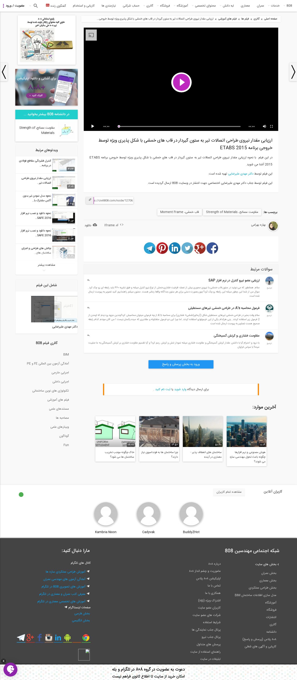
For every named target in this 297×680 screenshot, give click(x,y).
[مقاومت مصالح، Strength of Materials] (66, 138)
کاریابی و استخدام (84, 5)
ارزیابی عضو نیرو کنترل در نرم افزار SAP (234, 280)
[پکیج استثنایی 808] (47, 64)
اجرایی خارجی (60, 372)
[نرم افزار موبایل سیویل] (67, 639)
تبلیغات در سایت (210, 659)
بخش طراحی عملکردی (262, 587)
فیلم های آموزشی (227, 19)
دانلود (88, 225)
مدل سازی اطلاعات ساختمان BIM (255, 595)
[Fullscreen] (272, 126)
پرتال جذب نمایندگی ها (206, 629)
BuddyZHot (191, 532)
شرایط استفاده (212, 622)
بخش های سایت (265, 564)
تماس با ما (214, 585)
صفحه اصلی (270, 19)
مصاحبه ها (62, 418)
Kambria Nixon (105, 532)
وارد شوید (180, 389)
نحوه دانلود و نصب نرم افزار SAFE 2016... (36, 215)
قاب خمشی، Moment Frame (179, 212)
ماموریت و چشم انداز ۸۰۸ (205, 571)
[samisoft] (269, 311)
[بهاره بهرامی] (261, 230)
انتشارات (271, 617)
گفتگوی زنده (58, 6)
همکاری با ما (213, 593)
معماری (245, 5)
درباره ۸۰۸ (214, 564)
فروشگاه (165, 5)
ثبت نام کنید (163, 389)
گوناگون (64, 436)
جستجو (35, 6)
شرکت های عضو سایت (207, 615)
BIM (66, 354)
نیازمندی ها (109, 5)
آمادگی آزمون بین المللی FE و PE (48, 363)
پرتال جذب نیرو (211, 637)
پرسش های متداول (209, 644)
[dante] (269, 339)
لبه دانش (228, 5)
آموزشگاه (182, 5)
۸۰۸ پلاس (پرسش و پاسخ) (259, 639)
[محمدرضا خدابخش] (269, 284)
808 (289, 5)
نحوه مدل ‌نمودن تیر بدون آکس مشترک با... (37, 198)
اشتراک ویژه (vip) (209, 600)
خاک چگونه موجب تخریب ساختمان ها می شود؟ (119, 454)
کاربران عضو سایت (209, 607)
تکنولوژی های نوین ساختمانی (50, 390)
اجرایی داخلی (60, 381)
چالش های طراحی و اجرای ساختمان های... (36, 250)
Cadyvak (148, 532)
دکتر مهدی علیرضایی (240, 173)
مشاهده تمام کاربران (229, 492)
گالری (149, 5)
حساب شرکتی (131, 5)
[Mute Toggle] (265, 126)
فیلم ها (245, 19)
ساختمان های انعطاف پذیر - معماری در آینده (206, 454)
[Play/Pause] (93, 126)
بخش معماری (267, 580)
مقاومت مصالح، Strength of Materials (232, 212)
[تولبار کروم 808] (86, 639)
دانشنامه (271, 632)
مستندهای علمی (59, 408)
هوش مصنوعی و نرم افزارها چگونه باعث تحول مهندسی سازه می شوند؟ (247, 457)
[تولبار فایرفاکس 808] (76, 639)
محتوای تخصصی (205, 5)
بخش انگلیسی (81, 620)
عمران (260, 5)
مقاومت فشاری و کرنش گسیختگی (236, 336)
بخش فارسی (82, 613)
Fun (66, 445)
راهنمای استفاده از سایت (205, 651)
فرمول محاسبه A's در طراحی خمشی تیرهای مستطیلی (224, 308)
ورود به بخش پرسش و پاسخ (181, 364)
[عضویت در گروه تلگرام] (21, 639)
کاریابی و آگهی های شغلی (260, 646)
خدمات (275, 5)
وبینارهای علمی (59, 427)
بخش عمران (268, 573)
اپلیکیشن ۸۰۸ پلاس (208, 578)
